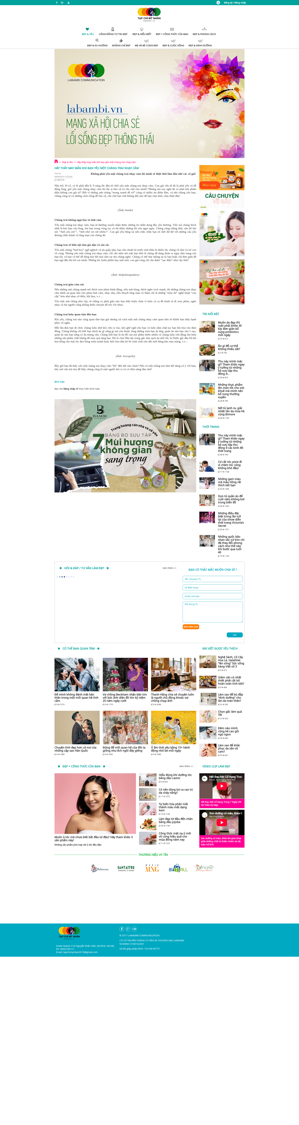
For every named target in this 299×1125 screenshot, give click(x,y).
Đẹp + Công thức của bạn (81, 766)
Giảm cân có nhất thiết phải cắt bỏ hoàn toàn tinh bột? (231, 680)
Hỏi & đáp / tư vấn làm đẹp (84, 568)
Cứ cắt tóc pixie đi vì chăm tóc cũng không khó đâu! (230, 465)
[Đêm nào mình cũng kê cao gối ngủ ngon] (207, 733)
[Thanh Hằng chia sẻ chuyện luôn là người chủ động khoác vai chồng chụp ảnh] (173, 674)
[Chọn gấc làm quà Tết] (207, 716)
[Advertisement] (149, 902)
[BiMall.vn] (175, 867)
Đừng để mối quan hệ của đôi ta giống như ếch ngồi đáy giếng (124, 749)
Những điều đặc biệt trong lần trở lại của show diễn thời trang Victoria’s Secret (231, 519)
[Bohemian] (97, 867)
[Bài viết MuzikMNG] (221, 186)
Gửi (235, 634)
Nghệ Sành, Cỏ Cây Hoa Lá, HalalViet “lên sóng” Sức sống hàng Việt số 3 (231, 661)
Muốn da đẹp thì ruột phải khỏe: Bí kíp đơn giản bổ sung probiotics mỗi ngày (230, 329)
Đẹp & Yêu (67, 162)
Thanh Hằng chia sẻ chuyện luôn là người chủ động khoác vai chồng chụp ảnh (172, 698)
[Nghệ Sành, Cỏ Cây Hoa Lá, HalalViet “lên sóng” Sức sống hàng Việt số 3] (207, 661)
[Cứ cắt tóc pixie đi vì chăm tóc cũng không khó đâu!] (207, 466)
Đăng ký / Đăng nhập (235, 2)
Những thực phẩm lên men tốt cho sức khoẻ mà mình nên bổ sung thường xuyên (231, 391)
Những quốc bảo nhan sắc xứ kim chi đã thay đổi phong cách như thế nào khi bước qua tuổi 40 (231, 544)
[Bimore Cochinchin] (201, 867)
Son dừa (120, 341)
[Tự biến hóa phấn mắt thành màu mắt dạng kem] (148, 808)
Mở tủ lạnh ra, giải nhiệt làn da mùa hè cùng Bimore (231, 411)
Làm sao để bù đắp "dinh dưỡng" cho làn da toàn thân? (230, 698)
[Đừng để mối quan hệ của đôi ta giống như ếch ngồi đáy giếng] (125, 727)
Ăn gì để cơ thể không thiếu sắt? (229, 347)
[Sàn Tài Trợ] (123, 867)
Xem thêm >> (169, 567)
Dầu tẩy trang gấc (135, 338)
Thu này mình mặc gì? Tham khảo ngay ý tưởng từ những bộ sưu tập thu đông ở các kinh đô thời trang (231, 443)
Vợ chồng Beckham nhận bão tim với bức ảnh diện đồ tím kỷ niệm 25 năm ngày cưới (125, 698)
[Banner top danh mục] (149, 103)
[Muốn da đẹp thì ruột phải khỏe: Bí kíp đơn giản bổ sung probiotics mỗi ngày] (207, 326)
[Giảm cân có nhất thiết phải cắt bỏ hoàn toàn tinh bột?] (207, 682)
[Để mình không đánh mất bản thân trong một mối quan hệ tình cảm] (77, 674)
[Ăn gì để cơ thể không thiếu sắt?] (207, 350)
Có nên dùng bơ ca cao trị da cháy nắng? (176, 791)
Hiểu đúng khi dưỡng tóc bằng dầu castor (175, 776)
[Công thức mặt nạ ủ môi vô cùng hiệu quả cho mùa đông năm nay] (148, 838)
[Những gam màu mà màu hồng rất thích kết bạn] (207, 483)
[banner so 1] (221, 233)
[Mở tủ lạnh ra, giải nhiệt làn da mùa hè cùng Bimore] (207, 412)
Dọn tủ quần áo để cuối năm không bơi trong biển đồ (231, 499)
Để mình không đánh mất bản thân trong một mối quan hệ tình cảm (76, 698)
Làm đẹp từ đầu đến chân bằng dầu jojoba (176, 820)
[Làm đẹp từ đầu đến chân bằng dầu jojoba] (148, 823)
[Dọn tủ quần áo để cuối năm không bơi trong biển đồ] (207, 500)
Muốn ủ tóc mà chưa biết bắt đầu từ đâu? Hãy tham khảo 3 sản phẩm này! (94, 838)
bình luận (95, 388)
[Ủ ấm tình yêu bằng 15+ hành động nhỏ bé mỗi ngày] (173, 727)
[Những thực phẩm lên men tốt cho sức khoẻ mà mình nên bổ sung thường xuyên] (207, 389)
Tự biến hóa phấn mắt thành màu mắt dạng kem (173, 807)
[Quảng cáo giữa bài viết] (125, 445)
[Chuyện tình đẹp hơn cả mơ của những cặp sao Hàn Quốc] (77, 727)
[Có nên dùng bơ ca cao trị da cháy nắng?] (148, 794)
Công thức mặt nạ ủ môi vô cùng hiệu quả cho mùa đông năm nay (175, 836)
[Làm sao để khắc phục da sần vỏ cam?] (207, 750)
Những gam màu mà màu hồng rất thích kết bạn (229, 482)
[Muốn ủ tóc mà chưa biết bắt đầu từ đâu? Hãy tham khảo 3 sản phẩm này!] (95, 803)
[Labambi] (149, 14)
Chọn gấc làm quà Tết (230, 713)
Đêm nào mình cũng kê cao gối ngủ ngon (228, 731)
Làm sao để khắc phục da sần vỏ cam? (229, 748)
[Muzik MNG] (149, 867)
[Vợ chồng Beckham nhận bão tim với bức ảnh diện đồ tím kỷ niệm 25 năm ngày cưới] (125, 674)
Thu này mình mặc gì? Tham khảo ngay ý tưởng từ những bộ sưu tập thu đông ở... (231, 367)
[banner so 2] (221, 282)
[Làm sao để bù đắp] (207, 699)
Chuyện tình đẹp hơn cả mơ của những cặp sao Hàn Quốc (75, 749)
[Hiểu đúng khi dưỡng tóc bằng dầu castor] (148, 779)
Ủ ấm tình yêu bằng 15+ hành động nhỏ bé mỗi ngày (170, 749)
